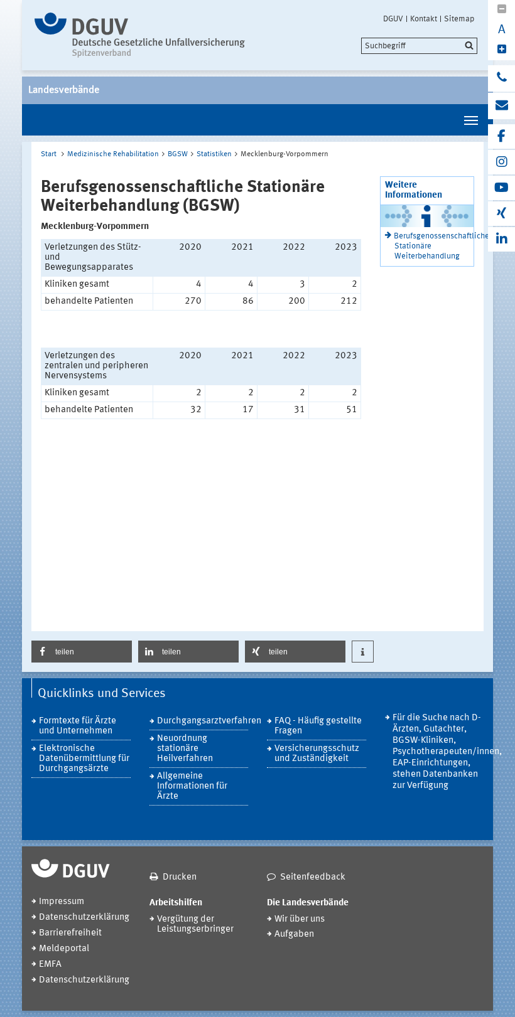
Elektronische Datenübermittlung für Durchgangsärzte (84, 759)
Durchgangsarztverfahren (203, 721)
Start (49, 154)
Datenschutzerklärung (84, 917)
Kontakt (423, 19)
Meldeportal (64, 949)
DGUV (393, 19)
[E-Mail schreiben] (501, 106)
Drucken (180, 877)
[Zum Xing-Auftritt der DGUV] (501, 213)
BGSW (178, 154)
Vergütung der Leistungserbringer (195, 924)
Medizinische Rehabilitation (113, 154)
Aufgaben (294, 934)
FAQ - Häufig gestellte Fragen (318, 726)
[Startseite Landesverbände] (140, 35)
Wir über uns (299, 919)
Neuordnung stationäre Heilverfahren (185, 749)
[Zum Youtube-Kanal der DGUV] (501, 188)
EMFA (50, 964)
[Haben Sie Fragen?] (501, 78)
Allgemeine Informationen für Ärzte (192, 786)
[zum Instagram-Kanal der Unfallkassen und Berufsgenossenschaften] (501, 162)
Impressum (61, 902)
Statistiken (214, 154)
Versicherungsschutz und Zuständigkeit (316, 754)
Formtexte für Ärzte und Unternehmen (77, 726)
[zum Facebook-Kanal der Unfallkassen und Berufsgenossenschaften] (501, 136)
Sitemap (459, 19)
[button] (81, 652)
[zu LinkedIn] (501, 239)
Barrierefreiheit (70, 933)
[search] (419, 46)
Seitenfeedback (312, 877)
